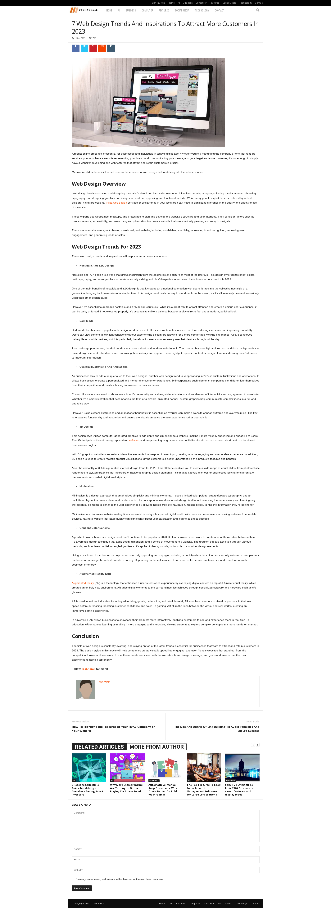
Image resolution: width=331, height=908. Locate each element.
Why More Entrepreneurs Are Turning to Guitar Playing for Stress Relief (126, 788)
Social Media (229, 2)
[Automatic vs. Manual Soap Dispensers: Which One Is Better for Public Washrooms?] (165, 767)
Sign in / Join (158, 2)
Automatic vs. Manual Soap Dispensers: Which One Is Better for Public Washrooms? (163, 789)
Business (188, 2)
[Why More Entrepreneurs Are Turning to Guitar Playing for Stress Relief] (127, 767)
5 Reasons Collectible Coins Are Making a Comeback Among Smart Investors (87, 789)
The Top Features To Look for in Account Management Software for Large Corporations (203, 789)
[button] (257, 10)
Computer (201, 2)
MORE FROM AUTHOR (156, 747)
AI (179, 2)
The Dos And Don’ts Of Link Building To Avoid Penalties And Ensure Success (216, 729)
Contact (259, 2)
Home (171, 2)
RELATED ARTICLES (99, 747)
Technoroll (88, 668)
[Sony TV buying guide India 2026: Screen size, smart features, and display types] (242, 767)
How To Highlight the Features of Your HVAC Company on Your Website (113, 729)
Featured (215, 2)
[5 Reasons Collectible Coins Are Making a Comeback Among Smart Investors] (89, 767)
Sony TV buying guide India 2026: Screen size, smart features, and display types (239, 789)
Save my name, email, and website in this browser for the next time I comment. (120, 879)
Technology (245, 2)
